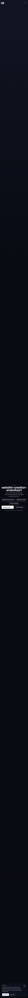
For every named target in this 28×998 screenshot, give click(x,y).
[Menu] (25, 3)
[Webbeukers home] (2, 3)
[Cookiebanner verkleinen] (24, 986)
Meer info (12, 994)
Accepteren (5, 994)
